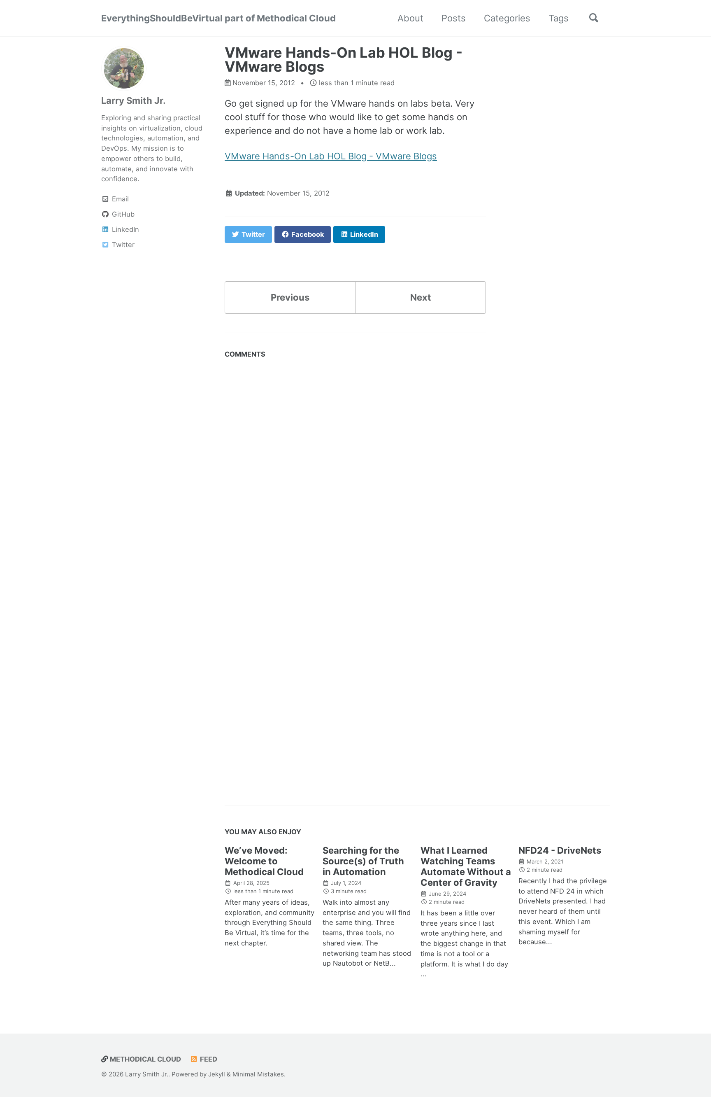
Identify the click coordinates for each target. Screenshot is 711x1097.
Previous (290, 297)
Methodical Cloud (144, 1059)
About (410, 18)
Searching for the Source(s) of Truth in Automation (363, 861)
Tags (558, 18)
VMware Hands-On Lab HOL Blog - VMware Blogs (331, 156)
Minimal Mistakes (258, 1074)
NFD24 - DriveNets (559, 850)
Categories (507, 18)
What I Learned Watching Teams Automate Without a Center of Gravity (466, 866)
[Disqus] (355, 466)
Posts (453, 18)
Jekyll (216, 1074)
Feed (207, 1059)
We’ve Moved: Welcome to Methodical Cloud (264, 861)
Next (420, 297)
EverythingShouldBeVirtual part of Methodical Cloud (218, 18)
